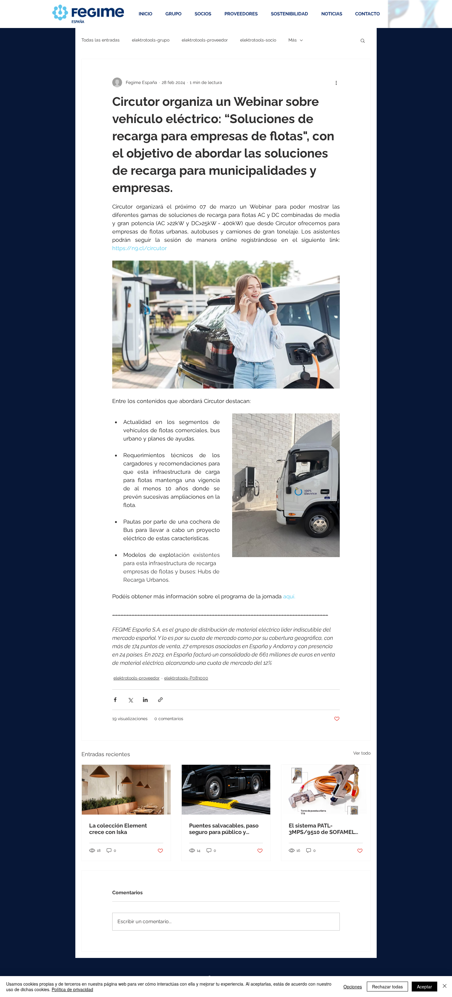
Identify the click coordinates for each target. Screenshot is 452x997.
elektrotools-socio (258, 40)
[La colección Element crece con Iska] (126, 790)
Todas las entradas (100, 40)
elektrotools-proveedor (205, 40)
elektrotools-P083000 (186, 678)
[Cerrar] (444, 986)
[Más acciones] (336, 82)
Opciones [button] (352, 986)
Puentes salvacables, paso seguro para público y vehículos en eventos (224, 828)
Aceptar (424, 986)
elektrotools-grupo (150, 40)
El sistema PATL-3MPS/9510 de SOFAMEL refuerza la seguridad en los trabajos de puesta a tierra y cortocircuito (322, 828)
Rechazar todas (387, 986)
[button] (363, 40)
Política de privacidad (72, 989)
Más (292, 40)
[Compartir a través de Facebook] (115, 700)
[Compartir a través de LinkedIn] (145, 700)
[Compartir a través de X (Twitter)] (130, 700)
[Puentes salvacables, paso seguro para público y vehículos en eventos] (226, 790)
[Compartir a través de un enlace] (160, 700)
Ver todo (362, 753)
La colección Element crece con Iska (118, 828)
